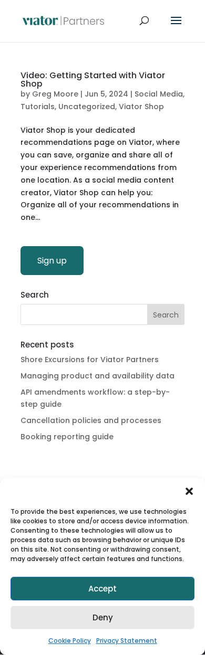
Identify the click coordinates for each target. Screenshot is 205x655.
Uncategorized (86, 106)
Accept (102, 588)
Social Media (159, 94)
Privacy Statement (126, 640)
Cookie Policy (69, 640)
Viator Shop (141, 106)
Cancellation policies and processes (90, 420)
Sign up (52, 261)
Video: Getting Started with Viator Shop (92, 79)
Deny (103, 617)
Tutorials (37, 106)
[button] (189, 491)
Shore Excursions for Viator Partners (89, 359)
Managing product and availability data (97, 376)
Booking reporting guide (67, 436)
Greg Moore (55, 94)
